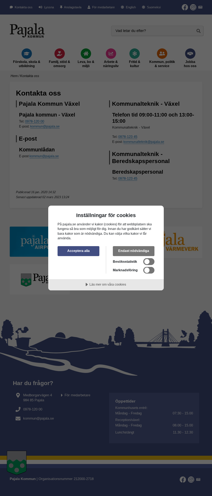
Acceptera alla (78, 251)
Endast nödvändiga (133, 251)
